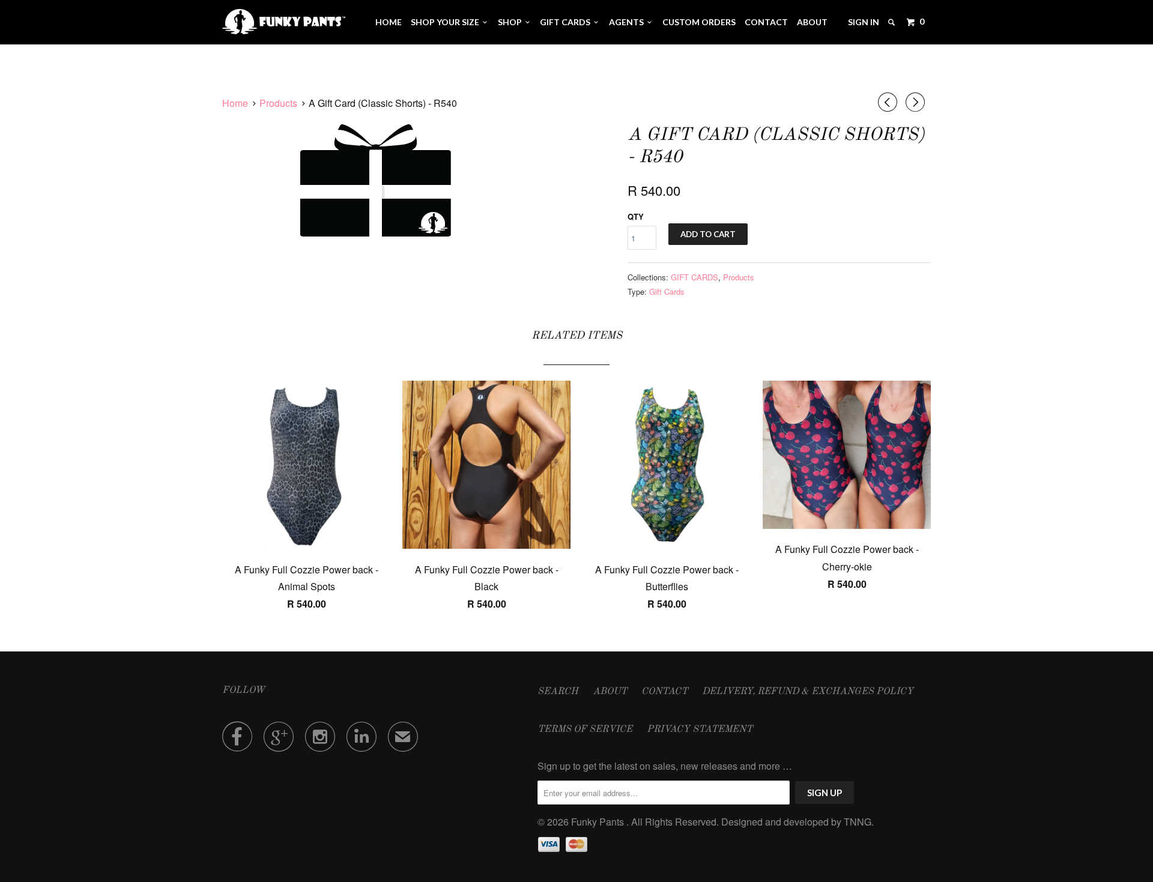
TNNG (857, 822)
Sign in (863, 22)
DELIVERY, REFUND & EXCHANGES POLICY (807, 691)
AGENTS (628, 22)
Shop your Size (447, 22)
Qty (636, 216)
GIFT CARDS (567, 22)
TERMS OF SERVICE (584, 729)
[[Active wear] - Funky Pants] (375, 180)
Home (388, 22)
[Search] (892, 22)
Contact (766, 22)
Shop (511, 22)
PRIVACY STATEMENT (699, 729)
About (812, 22)
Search (557, 691)
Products (738, 277)
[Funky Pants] (283, 21)
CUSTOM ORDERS (699, 22)
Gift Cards (667, 291)
